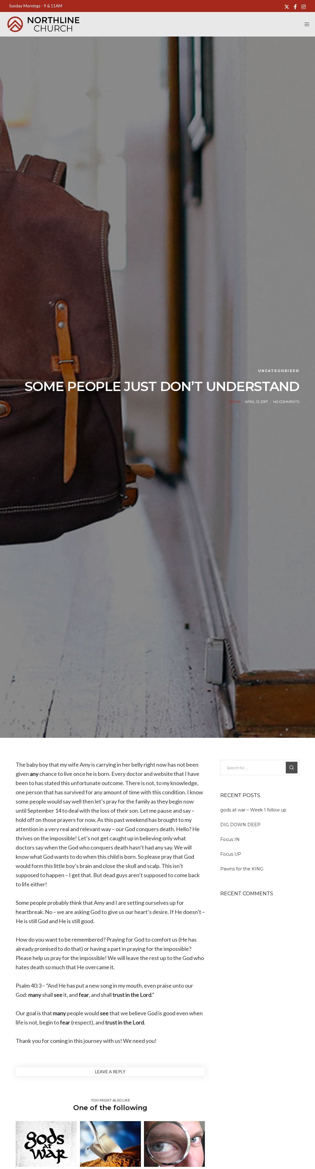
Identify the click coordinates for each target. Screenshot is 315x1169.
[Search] (291, 767)
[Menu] (304, 24)
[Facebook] (295, 6)
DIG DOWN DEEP (240, 824)
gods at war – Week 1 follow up (253, 810)
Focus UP (230, 854)
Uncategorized (278, 371)
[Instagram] (303, 6)
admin (235, 402)
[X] (286, 6)
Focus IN (230, 839)
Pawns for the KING (241, 869)
